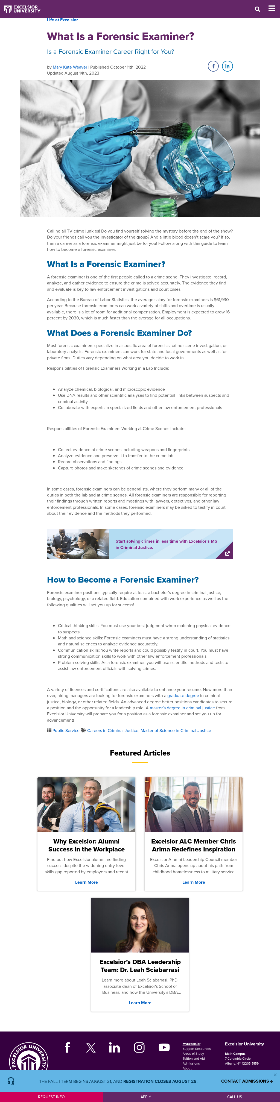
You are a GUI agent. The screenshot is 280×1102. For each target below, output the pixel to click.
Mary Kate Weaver (70, 67)
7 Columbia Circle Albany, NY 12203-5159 (242, 1061)
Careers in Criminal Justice (112, 730)
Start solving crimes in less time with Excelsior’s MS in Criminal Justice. (166, 544)
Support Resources (197, 1048)
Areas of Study (193, 1053)
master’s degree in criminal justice (182, 708)
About (187, 1068)
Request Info (51, 1097)
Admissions (191, 1063)
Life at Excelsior (62, 20)
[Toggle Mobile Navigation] (274, 8)
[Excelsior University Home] (20, 7)
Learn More (86, 882)
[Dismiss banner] (275, 1074)
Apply (146, 1097)
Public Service (66, 730)
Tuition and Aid (194, 1058)
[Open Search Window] (257, 9)
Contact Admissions (245, 1081)
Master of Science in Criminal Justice (176, 730)
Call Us (234, 1097)
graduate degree (183, 695)
